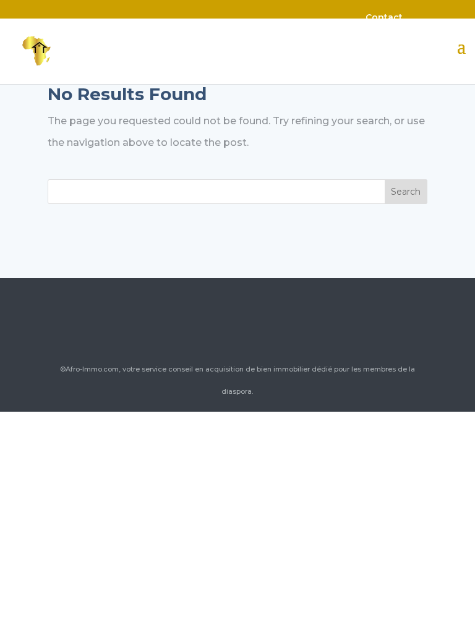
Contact (384, 17)
